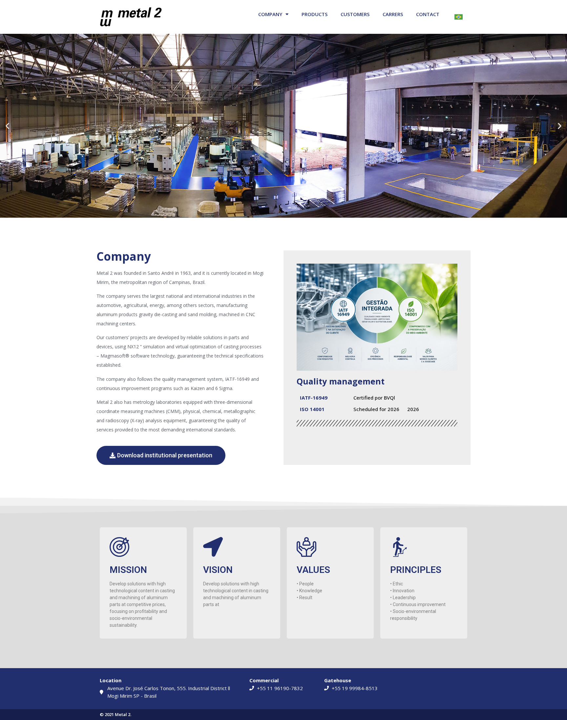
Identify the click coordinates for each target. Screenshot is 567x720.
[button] (7, 125)
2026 (413, 409)
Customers (355, 14)
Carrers (393, 14)
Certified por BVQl (374, 397)
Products (314, 14)
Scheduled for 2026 (376, 409)
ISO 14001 (312, 409)
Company (270, 14)
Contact (427, 14)
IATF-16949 (313, 397)
